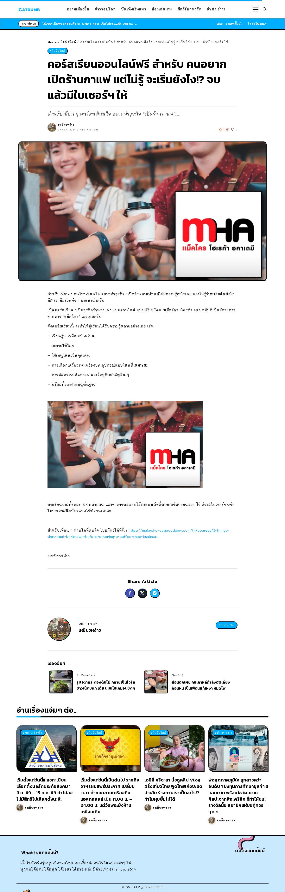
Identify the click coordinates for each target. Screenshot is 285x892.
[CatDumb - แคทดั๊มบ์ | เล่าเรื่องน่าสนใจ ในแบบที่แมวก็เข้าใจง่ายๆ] (29, 9)
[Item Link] (46, 748)
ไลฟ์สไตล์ (68, 42)
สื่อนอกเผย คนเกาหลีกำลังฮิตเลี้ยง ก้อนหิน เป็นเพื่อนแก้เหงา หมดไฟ (201, 685)
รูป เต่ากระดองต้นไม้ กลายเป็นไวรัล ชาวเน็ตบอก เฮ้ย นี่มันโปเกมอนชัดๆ (106, 685)
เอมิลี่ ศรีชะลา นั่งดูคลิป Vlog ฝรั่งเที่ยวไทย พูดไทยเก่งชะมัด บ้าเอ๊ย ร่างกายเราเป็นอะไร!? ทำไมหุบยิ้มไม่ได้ (173, 789)
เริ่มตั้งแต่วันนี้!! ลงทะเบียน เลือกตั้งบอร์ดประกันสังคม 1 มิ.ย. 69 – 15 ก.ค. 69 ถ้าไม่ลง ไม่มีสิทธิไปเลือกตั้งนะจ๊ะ (44, 789)
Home (52, 42)
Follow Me (226, 625)
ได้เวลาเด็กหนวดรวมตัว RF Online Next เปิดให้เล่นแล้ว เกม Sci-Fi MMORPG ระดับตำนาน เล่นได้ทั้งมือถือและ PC (123, 24)
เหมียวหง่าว (66, 125)
